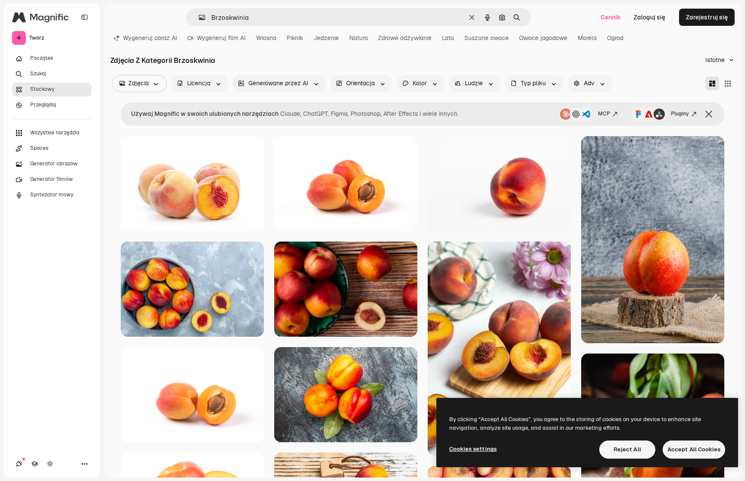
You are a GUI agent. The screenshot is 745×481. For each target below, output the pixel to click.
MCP (604, 113)
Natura (358, 38)
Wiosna (266, 38)
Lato (448, 38)
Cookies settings (473, 449)
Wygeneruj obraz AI (150, 38)
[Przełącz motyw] (50, 464)
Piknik (295, 38)
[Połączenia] (19, 464)
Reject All (627, 449)
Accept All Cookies (693, 449)
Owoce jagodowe (543, 38)
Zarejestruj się (707, 17)
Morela (587, 38)
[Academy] (34, 464)
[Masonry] (712, 83)
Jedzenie (326, 38)
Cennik (611, 17)
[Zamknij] (709, 114)
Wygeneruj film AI (221, 38)
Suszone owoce (486, 38)
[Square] (728, 83)
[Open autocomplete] (198, 17)
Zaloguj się (649, 17)
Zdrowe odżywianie (405, 38)
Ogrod (615, 38)
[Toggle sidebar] (84, 17)
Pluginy (680, 113)
